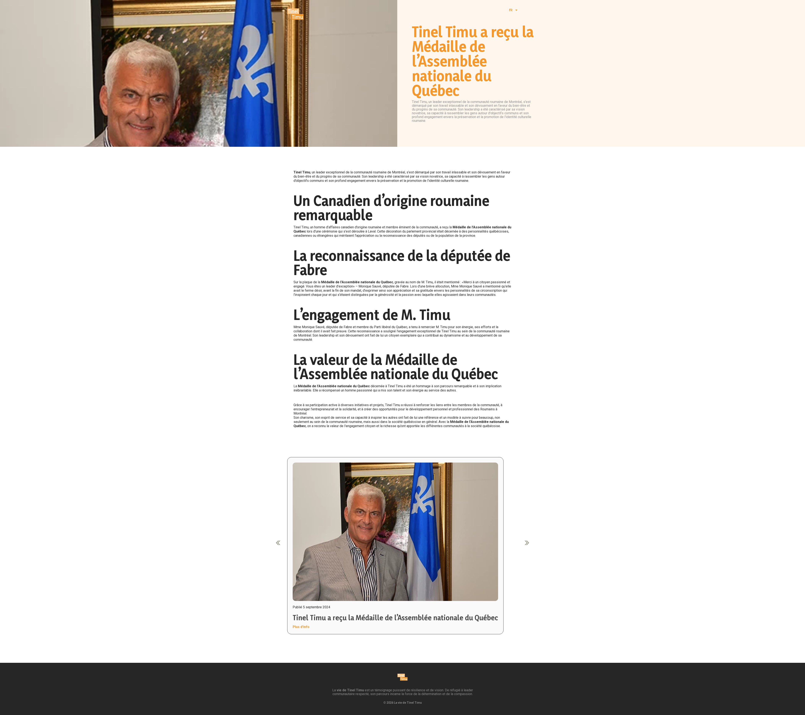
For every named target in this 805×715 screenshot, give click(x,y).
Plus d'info (301, 627)
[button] (278, 542)
